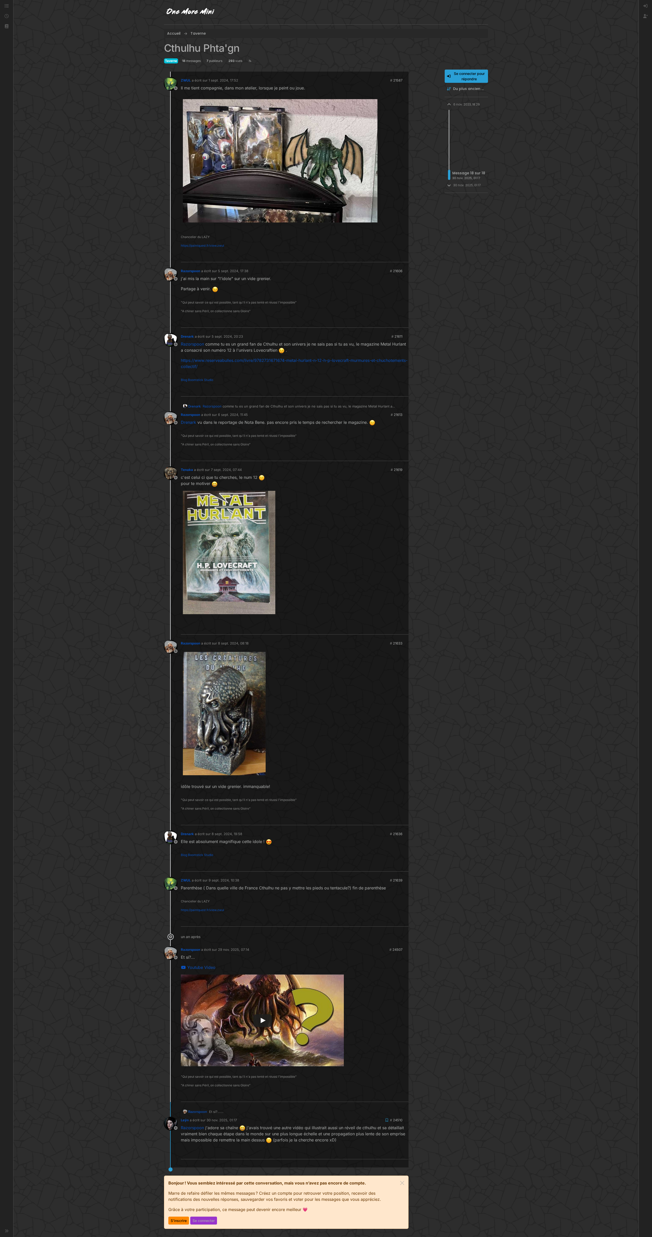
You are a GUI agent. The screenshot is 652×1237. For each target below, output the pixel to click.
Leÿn (185, 1120)
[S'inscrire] (645, 16)
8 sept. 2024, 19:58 (227, 834)
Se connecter (204, 1220)
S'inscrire (179, 1220)
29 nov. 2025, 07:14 (233, 950)
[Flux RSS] (250, 60)
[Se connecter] (645, 6)
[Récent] (6, 16)
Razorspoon (190, 271)
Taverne (171, 61)
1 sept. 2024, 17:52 (223, 80)
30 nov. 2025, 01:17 (222, 1120)
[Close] (402, 1183)
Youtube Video (200, 967)
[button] (6, 26)
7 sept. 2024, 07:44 (226, 470)
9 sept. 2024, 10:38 (224, 880)
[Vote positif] (396, 256)
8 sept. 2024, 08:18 (233, 643)
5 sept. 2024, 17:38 (233, 271)
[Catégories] (6, 6)
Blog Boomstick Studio (197, 380)
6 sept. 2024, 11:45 (233, 415)
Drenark (187, 336)
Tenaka (187, 470)
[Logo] (190, 12)
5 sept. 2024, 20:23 (227, 336)
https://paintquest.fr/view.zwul (202, 245)
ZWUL (186, 80)
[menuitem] (645, 6)
